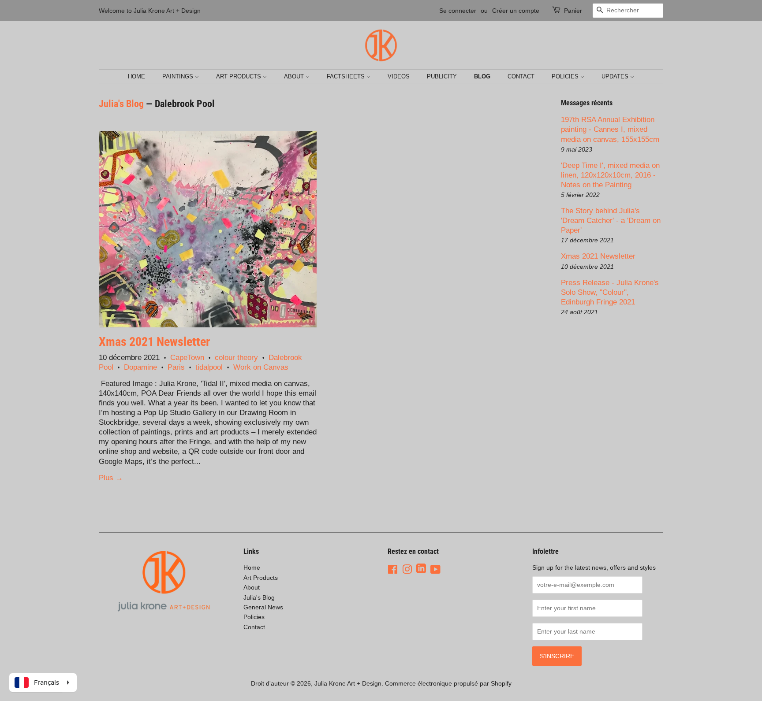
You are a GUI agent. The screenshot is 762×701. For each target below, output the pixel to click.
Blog (482, 76)
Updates (615, 76)
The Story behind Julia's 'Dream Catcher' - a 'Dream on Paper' (611, 220)
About (295, 76)
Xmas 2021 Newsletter (154, 341)
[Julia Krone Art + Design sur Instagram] (407, 569)
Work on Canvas (260, 367)
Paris (176, 367)
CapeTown (187, 357)
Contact (521, 76)
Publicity (442, 76)
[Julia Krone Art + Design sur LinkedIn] (421, 569)
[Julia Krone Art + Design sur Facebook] (393, 569)
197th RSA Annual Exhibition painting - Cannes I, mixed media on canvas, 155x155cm (610, 129)
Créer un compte (515, 10)
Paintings (178, 76)
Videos (399, 76)
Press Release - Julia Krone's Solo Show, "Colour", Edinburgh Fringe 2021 (610, 292)
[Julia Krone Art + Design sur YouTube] (435, 569)
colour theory (236, 357)
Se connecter (457, 10)
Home (136, 76)
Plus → (111, 478)
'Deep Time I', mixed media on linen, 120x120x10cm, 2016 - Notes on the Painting (610, 175)
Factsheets (346, 76)
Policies (566, 76)
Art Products (239, 76)
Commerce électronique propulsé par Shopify (448, 683)
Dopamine (140, 367)
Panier (573, 10)
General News (263, 607)
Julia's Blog (121, 103)
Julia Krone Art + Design (347, 683)
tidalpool (209, 367)
